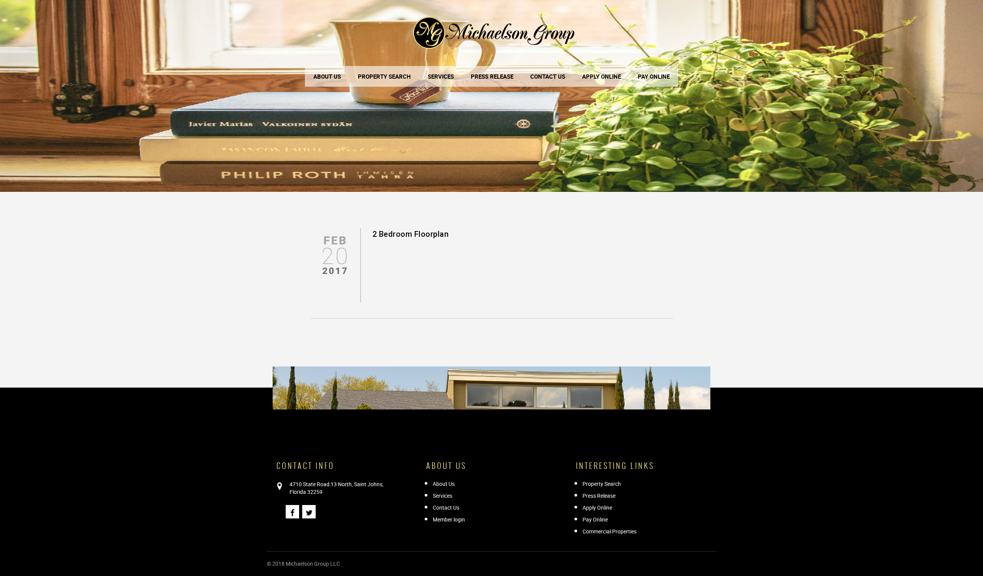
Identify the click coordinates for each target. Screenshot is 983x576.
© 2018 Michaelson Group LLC (303, 563)
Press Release (492, 76)
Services (441, 76)
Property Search (384, 76)
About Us (327, 76)
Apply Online (601, 76)
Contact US (547, 76)
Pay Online (654, 76)
